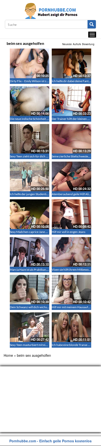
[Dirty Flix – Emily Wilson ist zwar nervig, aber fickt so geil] (29, 63)
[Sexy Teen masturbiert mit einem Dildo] (29, 327)
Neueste (67, 44)
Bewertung (88, 44)
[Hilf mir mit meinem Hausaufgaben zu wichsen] (71, 290)
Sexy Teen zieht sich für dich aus (30, 156)
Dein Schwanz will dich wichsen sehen (34, 307)
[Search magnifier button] (92, 24)
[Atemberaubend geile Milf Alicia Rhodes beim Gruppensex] (71, 176)
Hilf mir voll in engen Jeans (68, 232)
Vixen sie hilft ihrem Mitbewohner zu (75, 269)
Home (8, 355)
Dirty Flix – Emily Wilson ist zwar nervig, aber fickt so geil (45, 81)
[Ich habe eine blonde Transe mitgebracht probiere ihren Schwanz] (71, 327)
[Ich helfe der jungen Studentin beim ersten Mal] (29, 176)
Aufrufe (77, 44)
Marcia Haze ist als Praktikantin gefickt (34, 269)
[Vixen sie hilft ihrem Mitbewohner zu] (71, 252)
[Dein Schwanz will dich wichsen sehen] (29, 290)
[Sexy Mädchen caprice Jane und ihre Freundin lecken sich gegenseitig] (29, 214)
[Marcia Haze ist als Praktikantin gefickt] (29, 252)
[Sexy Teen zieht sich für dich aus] (29, 139)
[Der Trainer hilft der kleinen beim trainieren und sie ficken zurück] (71, 101)
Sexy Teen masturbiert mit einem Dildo (34, 345)
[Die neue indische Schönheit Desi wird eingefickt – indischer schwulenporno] (29, 101)
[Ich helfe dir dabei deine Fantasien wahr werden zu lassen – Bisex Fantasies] (71, 63)
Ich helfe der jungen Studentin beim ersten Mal (39, 194)
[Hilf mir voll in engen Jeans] (71, 214)
